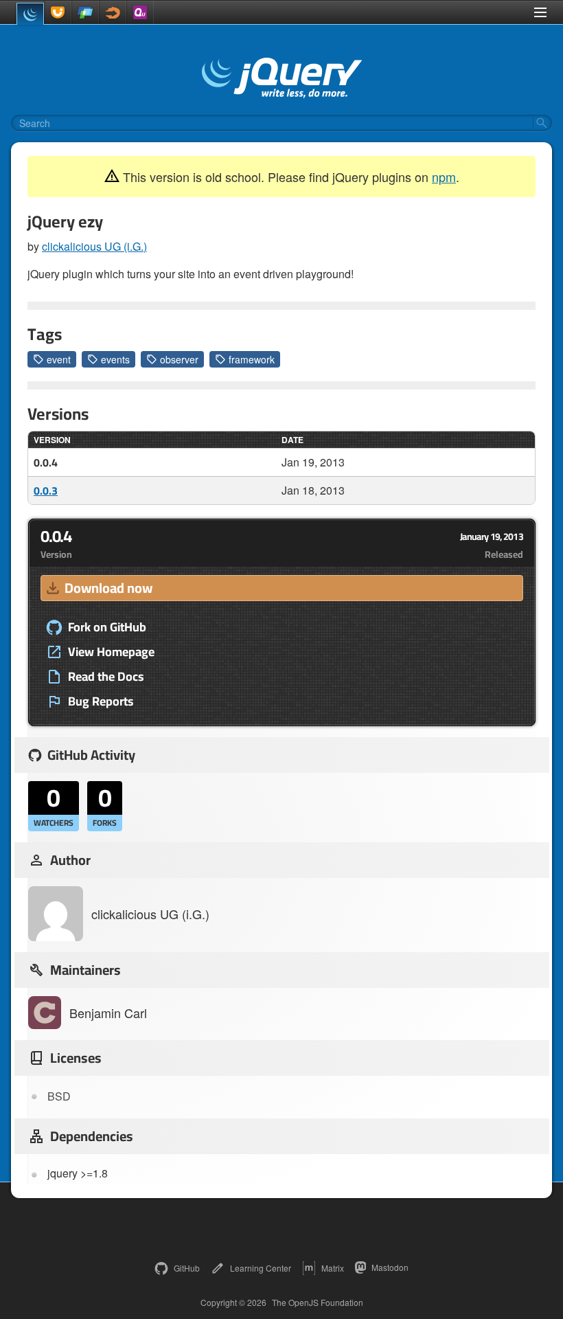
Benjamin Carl (108, 1013)
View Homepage (111, 652)
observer (179, 359)
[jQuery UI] (57, 12)
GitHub (187, 1268)
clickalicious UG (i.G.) (94, 246)
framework (252, 359)
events (115, 359)
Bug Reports (101, 701)
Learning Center (260, 1268)
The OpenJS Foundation (317, 1302)
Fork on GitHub (107, 627)
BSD (59, 1096)
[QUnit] (140, 12)
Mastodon (390, 1267)
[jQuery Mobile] (85, 12)
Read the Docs (106, 676)
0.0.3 (46, 490)
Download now (108, 587)
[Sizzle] (112, 12)
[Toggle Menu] (540, 12)
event (59, 359)
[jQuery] (30, 14)
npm (444, 176)
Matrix (332, 1268)
